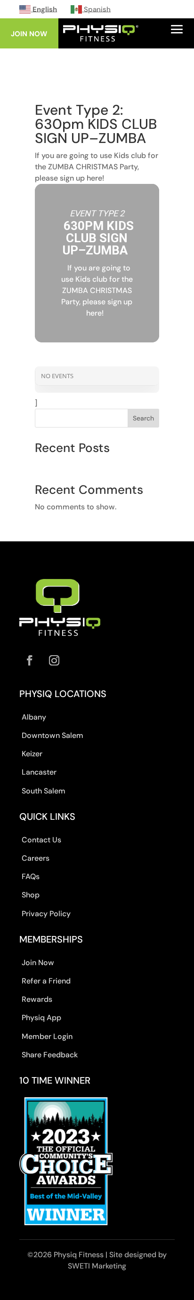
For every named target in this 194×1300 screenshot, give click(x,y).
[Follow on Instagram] (54, 660)
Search (143, 418)
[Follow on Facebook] (29, 660)
